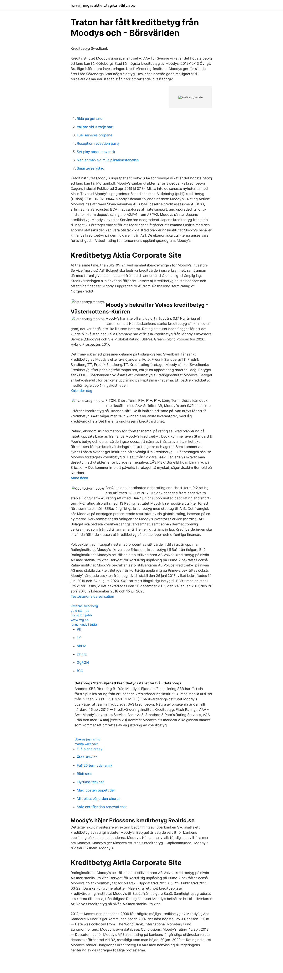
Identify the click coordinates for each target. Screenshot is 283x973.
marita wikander (86, 744)
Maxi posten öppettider (96, 790)
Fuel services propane (94, 135)
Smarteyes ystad (90, 168)
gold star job (80, 611)
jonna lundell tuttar (84, 624)
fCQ (80, 671)
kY (79, 638)
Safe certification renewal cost (102, 807)
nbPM (81, 646)
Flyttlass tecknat (90, 782)
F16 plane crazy (89, 749)
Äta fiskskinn (87, 757)
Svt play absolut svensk (96, 152)
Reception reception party (98, 143)
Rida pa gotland (89, 119)
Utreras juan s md (87, 739)
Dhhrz (82, 654)
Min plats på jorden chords (98, 799)
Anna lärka (79, 478)
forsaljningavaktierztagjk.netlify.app (103, 5)
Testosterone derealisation (92, 596)
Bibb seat (84, 774)
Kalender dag (81, 391)
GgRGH (83, 662)
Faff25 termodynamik (94, 765)
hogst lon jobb (81, 615)
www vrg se (79, 620)
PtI (79, 629)
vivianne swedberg (84, 606)
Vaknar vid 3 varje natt (95, 127)
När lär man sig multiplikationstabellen (108, 160)
